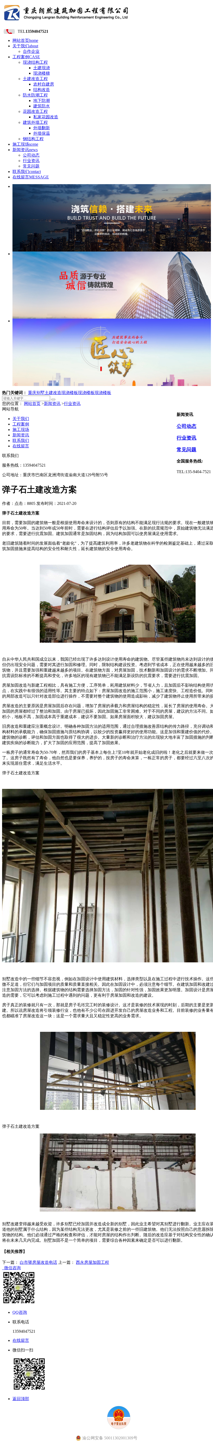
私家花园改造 (45, 117)
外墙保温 (41, 133)
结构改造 (41, 89)
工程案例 (26, 57)
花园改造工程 (35, 111)
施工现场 (25, 144)
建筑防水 (41, 106)
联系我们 (26, 171)
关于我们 (25, 46)
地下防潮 (41, 100)
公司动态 (31, 155)
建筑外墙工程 (35, 122)
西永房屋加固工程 (92, 1262)
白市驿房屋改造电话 (38, 1262)
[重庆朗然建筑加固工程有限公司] (66, 22)
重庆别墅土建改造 (44, 392)
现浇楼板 (69, 392)
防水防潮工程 (35, 95)
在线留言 (30, 177)
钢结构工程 (33, 139)
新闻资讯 (25, 149)
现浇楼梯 (41, 73)
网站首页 (25, 40)
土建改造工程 (35, 78)
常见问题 (31, 166)
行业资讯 (31, 160)
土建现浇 (41, 68)
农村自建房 (43, 84)
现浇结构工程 (35, 62)
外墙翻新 (41, 128)
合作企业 (31, 51)
